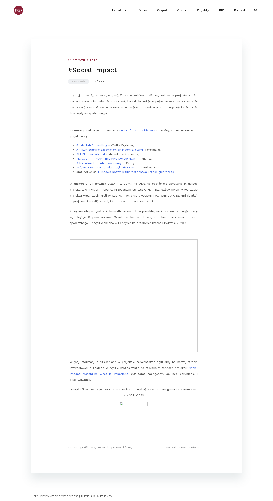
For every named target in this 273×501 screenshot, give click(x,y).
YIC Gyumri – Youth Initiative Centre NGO (105, 158)
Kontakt (239, 10)
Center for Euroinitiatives (137, 130)
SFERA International (90, 154)
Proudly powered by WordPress (56, 496)
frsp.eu (101, 81)
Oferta (182, 10)
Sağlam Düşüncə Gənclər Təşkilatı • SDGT (106, 167)
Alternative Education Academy (98, 163)
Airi (93, 496)
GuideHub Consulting (91, 145)
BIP (221, 10)
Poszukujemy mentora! (182, 447)
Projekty (203, 10)
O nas (143, 10)
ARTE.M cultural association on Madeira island (109, 149)
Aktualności (120, 10)
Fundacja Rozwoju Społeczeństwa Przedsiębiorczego (136, 172)
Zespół (162, 10)
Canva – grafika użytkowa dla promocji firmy (100, 447)
